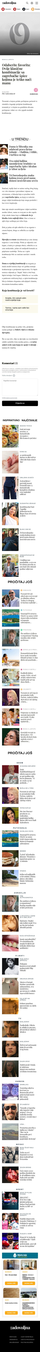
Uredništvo (14, 1339)
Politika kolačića (27, 1342)
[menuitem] (32, 3)
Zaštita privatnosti (28, 1339)
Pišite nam (13, 1336)
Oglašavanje (14, 1342)
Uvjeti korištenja (27, 1336)
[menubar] (32, 3)
